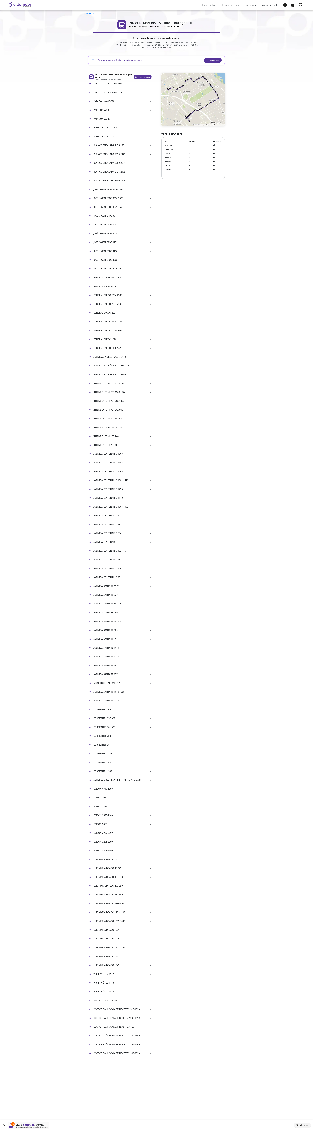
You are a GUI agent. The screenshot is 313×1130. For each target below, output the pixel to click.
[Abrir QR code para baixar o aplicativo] (300, 5)
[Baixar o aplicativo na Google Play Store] (285, 5)
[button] (143, 77)
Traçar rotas (251, 4)
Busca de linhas (210, 4)
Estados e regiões (231, 4)
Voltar (92, 13)
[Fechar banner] (4, 1125)
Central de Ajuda (269, 4)
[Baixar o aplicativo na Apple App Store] (292, 5)
